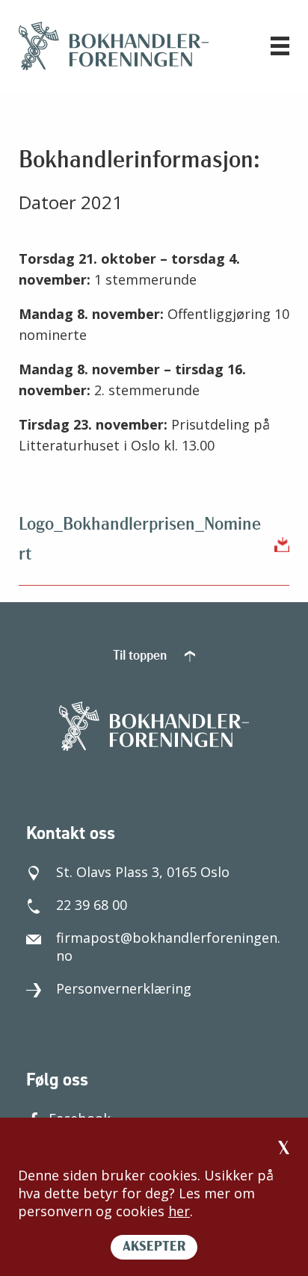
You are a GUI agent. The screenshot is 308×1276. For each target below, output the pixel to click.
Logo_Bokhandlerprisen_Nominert (140, 540)
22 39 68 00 (91, 905)
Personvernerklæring (123, 988)
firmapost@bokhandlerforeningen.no (168, 946)
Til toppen (141, 656)
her (179, 1211)
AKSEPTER (154, 1247)
